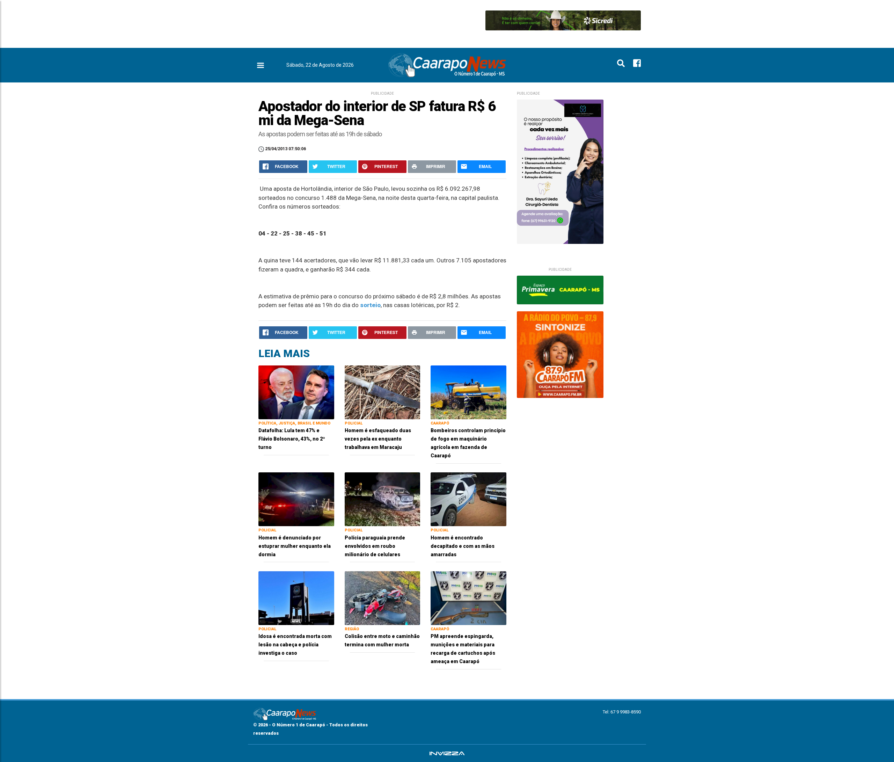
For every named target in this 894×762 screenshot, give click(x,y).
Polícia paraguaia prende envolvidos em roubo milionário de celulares (375, 546)
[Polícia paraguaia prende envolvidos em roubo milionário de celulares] (382, 498)
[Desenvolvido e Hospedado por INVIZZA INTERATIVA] (447, 753)
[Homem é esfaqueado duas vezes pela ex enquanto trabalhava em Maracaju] (382, 392)
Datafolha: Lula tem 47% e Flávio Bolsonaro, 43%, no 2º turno (291, 439)
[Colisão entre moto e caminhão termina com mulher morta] (382, 597)
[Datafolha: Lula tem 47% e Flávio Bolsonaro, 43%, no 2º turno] (296, 392)
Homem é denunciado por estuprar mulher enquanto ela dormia (294, 546)
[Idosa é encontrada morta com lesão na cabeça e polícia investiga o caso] (296, 597)
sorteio (370, 305)
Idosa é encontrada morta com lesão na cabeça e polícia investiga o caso (295, 644)
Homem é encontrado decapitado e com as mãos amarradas (462, 546)
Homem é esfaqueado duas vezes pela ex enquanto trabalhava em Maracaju (378, 439)
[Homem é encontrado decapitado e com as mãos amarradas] (468, 498)
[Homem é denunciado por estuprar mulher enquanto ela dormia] (296, 498)
